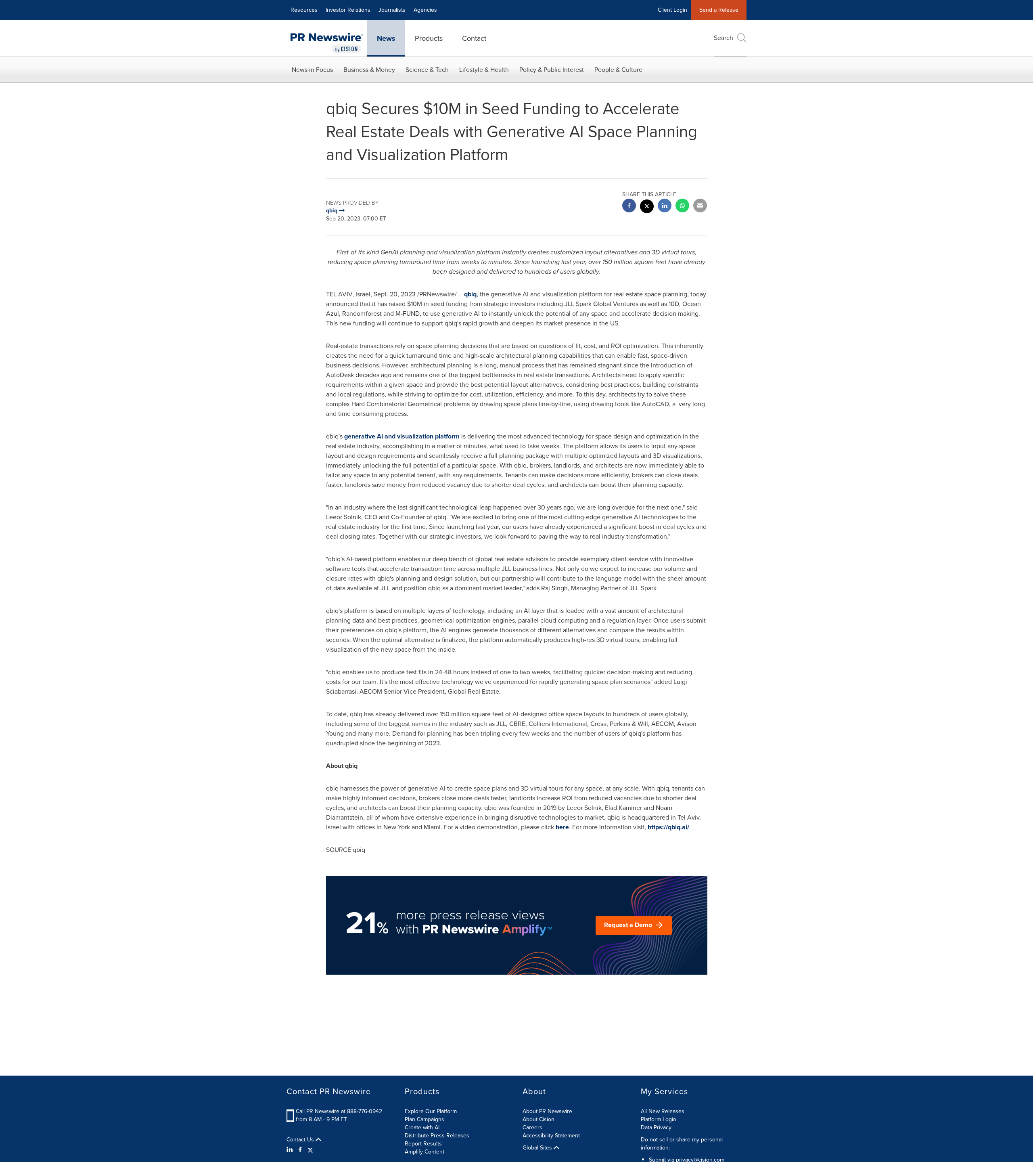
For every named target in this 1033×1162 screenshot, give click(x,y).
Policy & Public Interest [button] (551, 69)
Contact (474, 38)
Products (429, 38)
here (562, 827)
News (386, 38)
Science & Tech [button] (427, 69)
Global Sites (538, 1148)
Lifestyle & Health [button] (484, 69)
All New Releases (662, 1111)
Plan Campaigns (424, 1119)
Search (723, 37)
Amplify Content (424, 1151)
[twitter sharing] (647, 207)
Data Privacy (656, 1127)
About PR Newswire (547, 1111)
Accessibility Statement (551, 1135)
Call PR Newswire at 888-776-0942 (339, 1111)
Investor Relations (348, 10)
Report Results (423, 1143)
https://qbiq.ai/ (668, 827)
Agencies (425, 10)
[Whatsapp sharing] (682, 206)
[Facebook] (300, 1150)
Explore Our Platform (431, 1111)
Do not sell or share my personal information (682, 1143)
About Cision (538, 1119)
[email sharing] (700, 206)
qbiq (470, 294)
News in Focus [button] (312, 69)
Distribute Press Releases (437, 1135)
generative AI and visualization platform (402, 436)
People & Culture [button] (618, 69)
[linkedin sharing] (664, 206)
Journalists (392, 10)
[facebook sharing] (629, 206)
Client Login (672, 10)
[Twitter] (310, 1150)
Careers (532, 1127)
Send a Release (718, 10)
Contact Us (301, 1140)
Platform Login (658, 1119)
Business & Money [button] (369, 69)
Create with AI (422, 1127)
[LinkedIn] (290, 1150)
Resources (304, 10)
